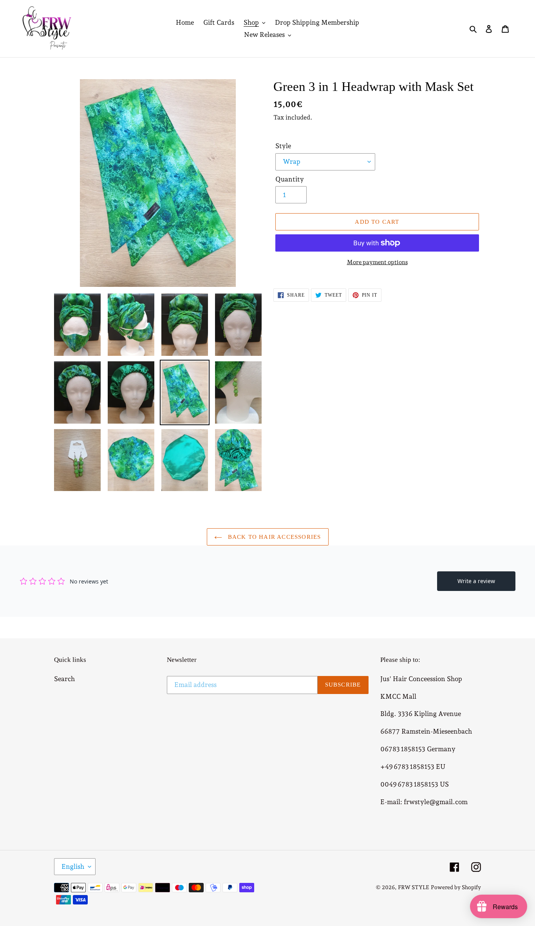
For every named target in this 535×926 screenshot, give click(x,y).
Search (64, 679)
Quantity (289, 179)
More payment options (377, 262)
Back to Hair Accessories (273, 537)
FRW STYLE (413, 887)
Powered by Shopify (456, 887)
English (72, 866)
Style (283, 146)
